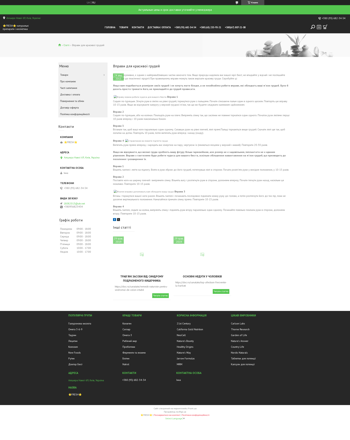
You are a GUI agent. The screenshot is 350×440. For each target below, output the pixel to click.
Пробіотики (128, 346)
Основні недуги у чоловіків (202, 276)
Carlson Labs (238, 323)
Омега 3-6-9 (75, 329)
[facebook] (114, 220)
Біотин (125, 358)
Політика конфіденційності (75, 114)
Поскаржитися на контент (167, 415)
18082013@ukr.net (74, 203)
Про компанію (68, 81)
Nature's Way (184, 352)
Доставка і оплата (159, 27)
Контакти (138, 27)
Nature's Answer (239, 341)
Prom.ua (192, 408)
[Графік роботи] (319, 27)
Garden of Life (239, 335)
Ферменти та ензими (134, 352)
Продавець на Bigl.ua (175, 411)
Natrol (125, 364)
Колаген (126, 323)
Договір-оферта (69, 107)
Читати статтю (160, 295)
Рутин (71, 358)
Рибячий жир (129, 341)
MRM (179, 364)
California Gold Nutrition (190, 329)
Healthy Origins (185, 346)
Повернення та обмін (72, 101)
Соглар (126, 329)
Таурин (72, 335)
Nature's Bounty (185, 341)
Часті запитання (68, 88)
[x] (118, 220)
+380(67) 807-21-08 (235, 27)
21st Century (184, 323)
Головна (110, 27)
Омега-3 (127, 335)
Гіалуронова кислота (79, 323)
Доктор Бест (75, 364)
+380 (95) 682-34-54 (185, 27)
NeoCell (181, 335)
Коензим (73, 346)
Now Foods (74, 352)
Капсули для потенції (243, 364)
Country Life (237, 346)
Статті (66, 45)
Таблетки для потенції (243, 358)
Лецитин (72, 341)
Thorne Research (240, 329)
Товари (123, 27)
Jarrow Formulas (186, 358)
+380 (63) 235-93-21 (210, 27)
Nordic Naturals (239, 352)
